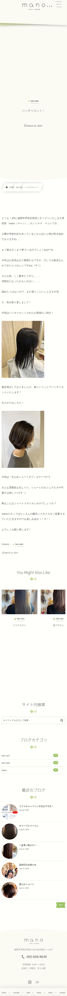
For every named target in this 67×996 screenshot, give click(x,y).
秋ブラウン (58, 625)
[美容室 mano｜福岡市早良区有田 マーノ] (33, 6)
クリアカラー (19, 625)
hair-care (29, 755)
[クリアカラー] (19, 602)
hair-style (29, 763)
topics (29, 770)
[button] (58, 4)
